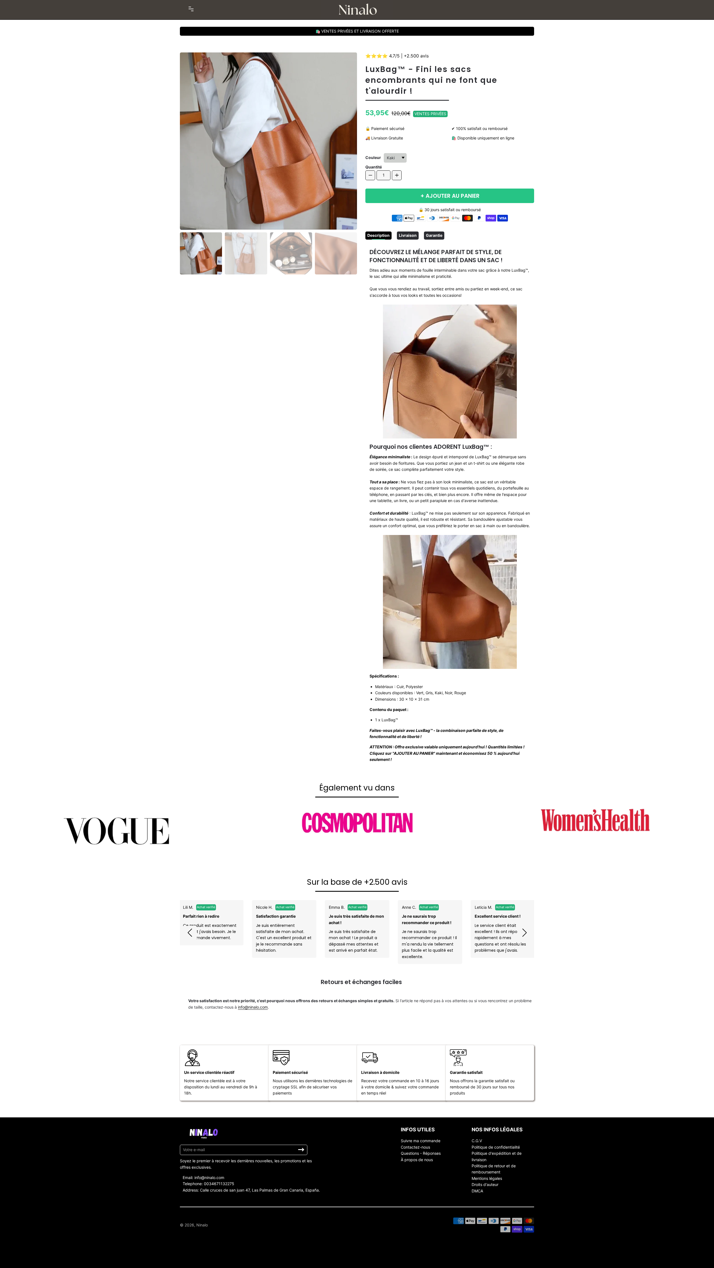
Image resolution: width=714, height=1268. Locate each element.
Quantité (373, 167)
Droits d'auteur (485, 1184)
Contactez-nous (415, 1147)
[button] (190, 933)
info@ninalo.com (253, 1007)
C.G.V (477, 1140)
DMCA (477, 1191)
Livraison (408, 235)
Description (378, 235)
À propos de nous (417, 1159)
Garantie (434, 235)
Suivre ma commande (420, 1140)
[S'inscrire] (301, 1149)
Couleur (373, 158)
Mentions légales (487, 1178)
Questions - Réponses (421, 1153)
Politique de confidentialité (496, 1147)
